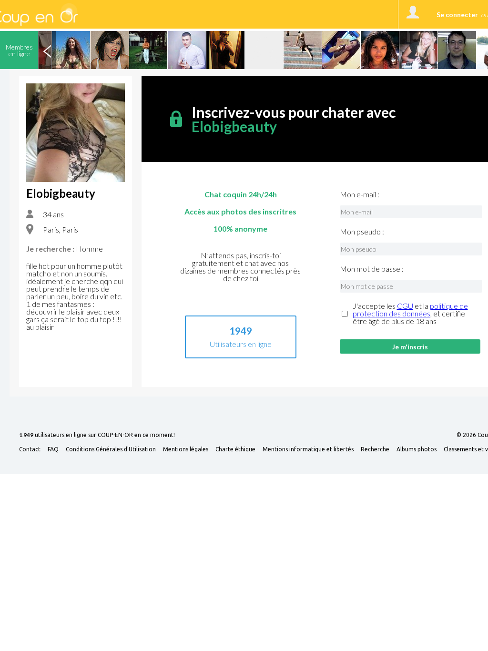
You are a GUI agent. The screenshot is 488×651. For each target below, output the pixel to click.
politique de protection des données (410, 309)
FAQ (53, 449)
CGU (405, 305)
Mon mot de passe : (372, 269)
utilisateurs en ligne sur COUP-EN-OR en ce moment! (97, 435)
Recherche (375, 449)
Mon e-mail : (359, 194)
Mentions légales (185, 449)
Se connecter (457, 14)
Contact (30, 449)
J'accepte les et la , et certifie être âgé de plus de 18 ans (410, 313)
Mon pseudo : (362, 231)
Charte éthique (235, 449)
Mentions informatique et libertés (308, 449)
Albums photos (416, 449)
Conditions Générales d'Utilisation (111, 449)
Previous (47, 50)
